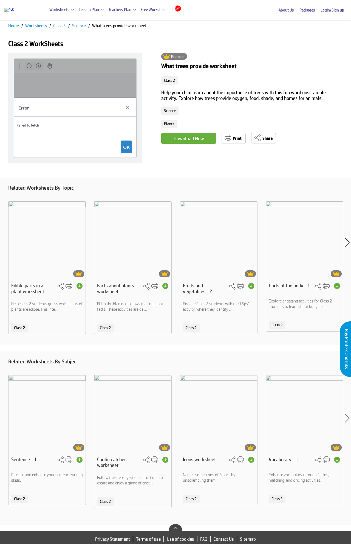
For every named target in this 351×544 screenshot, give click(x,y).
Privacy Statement (112, 539)
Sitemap (248, 539)
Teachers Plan (119, 9)
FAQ (203, 539)
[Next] (347, 242)
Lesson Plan (89, 9)
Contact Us (223, 539)
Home (14, 25)
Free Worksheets (155, 9)
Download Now (189, 138)
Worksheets (59, 9)
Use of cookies (180, 539)
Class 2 (60, 25)
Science (79, 25)
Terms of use (148, 539)
